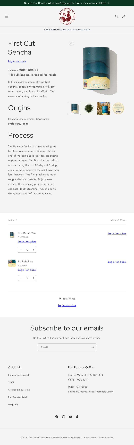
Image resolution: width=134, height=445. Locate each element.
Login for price (17, 61)
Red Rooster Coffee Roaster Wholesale (45, 437)
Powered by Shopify (71, 437)
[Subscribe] (92, 347)
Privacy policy (90, 437)
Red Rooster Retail (18, 397)
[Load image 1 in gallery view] (74, 108)
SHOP (11, 382)
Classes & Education (19, 389)
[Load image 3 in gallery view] (103, 108)
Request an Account (18, 375)
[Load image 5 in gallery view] (118, 108)
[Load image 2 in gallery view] (89, 108)
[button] (6, 16)
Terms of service (106, 437)
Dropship (13, 404)
